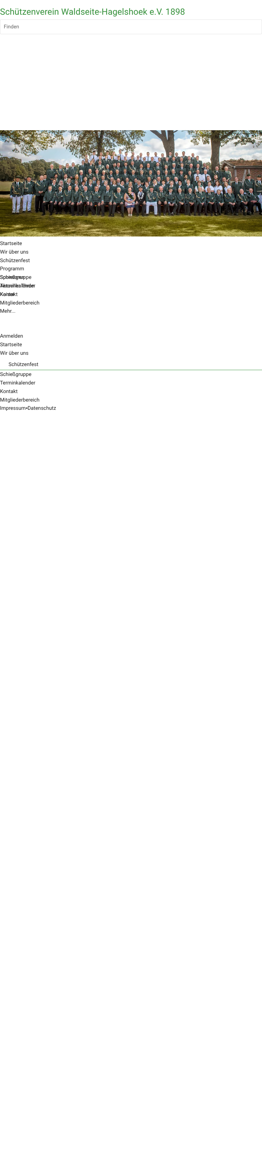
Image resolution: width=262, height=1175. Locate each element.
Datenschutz (42, 408)
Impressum (13, 408)
